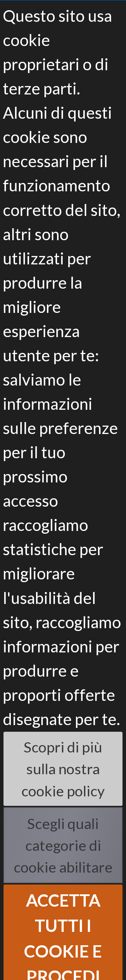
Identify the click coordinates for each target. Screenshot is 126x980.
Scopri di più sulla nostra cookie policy (63, 768)
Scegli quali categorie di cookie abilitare (63, 845)
